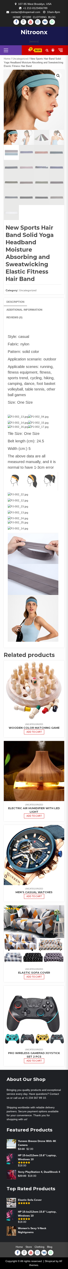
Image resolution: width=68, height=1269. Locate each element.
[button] (58, 75)
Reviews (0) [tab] (14, 317)
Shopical (50, 1261)
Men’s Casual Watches (34, 892)
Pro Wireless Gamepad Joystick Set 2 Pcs (34, 1054)
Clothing (40, 17)
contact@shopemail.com (25, 12)
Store (26, 17)
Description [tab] (15, 301)
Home (17, 17)
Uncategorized (20, 58)
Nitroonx (34, 32)
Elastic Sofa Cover (34, 972)
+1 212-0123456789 (35, 8)
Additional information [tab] (24, 309)
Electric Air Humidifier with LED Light (34, 810)
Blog (52, 17)
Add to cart (34, 732)
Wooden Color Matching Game (34, 727)
